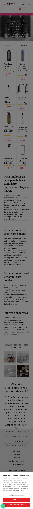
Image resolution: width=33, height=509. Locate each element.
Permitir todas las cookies (16, 504)
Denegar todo (16, 500)
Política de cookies (18, 490)
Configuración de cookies (16, 495)
